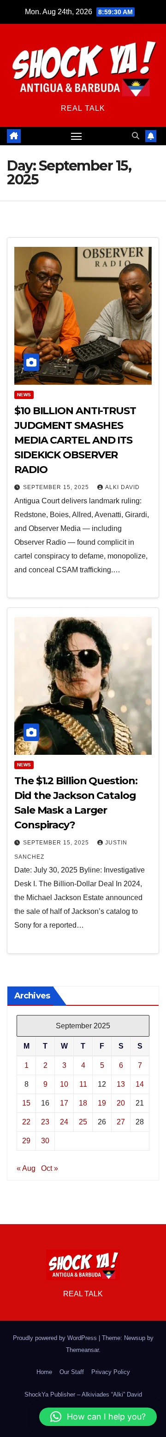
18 (83, 1103)
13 (121, 1084)
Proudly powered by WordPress (56, 1337)
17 (64, 1103)
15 (26, 1103)
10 (64, 1084)
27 (121, 1122)
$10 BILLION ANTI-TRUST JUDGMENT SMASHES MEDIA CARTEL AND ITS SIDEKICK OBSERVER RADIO (75, 440)
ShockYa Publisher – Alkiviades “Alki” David (83, 1394)
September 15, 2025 (57, 487)
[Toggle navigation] (76, 136)
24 (64, 1122)
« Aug (26, 1168)
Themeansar (82, 1349)
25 (83, 1122)
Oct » (49, 1168)
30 (45, 1141)
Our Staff (71, 1372)
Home (44, 1372)
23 (45, 1122)
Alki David (122, 487)
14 (140, 1084)
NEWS (24, 394)
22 (26, 1122)
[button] (135, 136)
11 (83, 1084)
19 (102, 1103)
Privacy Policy (110, 1372)
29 (26, 1141)
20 (121, 1103)
